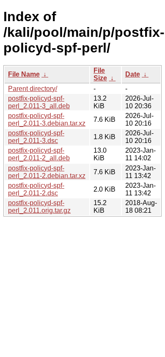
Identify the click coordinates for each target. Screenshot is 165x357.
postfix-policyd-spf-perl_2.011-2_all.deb (39, 154)
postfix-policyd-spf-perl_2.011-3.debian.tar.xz (46, 119)
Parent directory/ (32, 88)
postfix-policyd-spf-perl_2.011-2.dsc (36, 189)
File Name (24, 74)
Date (132, 74)
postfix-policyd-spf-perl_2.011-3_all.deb (39, 102)
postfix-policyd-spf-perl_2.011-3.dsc (36, 136)
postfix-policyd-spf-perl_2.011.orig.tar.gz (39, 206)
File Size (100, 74)
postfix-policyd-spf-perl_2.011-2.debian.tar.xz (46, 172)
